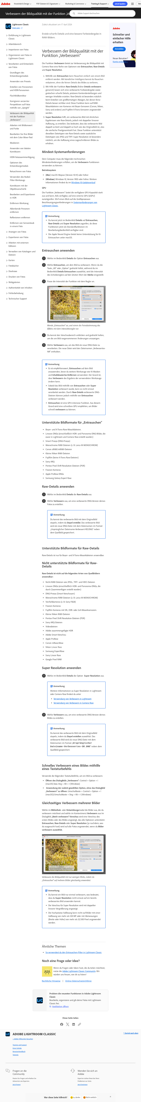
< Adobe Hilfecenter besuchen (23, 1039)
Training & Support (99, 4)
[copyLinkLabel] (79, 1025)
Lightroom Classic (20, 24)
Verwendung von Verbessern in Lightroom (72, 698)
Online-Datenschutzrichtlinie (78, 981)
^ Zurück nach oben (130, 1033)
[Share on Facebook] (61, 1025)
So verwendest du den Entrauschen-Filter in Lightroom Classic (74, 952)
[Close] (110, 1096)
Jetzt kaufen (120, 4)
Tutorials (15, 1055)
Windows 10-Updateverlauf (83, 182)
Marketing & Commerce (74, 4)
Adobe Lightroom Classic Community (78, 971)
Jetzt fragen (17, 1085)
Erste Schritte (17, 1048)
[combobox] (102, 13)
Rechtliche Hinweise (51, 981)
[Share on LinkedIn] (73, 1025)
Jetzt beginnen (82, 1085)
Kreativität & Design (21, 4)
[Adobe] (5, 4)
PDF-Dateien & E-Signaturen (47, 4)
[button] (132, 4)
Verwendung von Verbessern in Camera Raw (73, 703)
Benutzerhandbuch (19, 1051)
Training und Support (20, 1045)
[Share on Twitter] (67, 1025)
